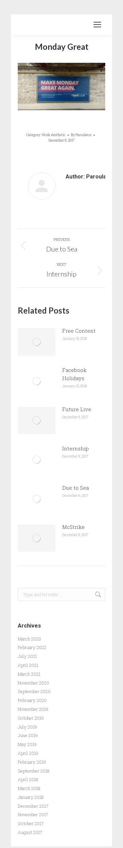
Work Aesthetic (54, 135)
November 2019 (33, 709)
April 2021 (28, 665)
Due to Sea (75, 487)
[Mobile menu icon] (97, 24)
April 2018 (28, 779)
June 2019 (28, 735)
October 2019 (31, 718)
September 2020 (34, 691)
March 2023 (29, 639)
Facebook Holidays (74, 374)
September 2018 (34, 771)
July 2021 (27, 656)
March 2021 (29, 674)
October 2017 (31, 823)
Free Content (79, 330)
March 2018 (29, 788)
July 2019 (27, 727)
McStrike (73, 526)
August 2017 (30, 832)
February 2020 (32, 700)
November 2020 (33, 683)
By (81, 135)
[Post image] (36, 342)
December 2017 (33, 806)
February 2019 (32, 762)
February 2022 (32, 647)
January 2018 (31, 797)
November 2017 (33, 814)
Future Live (76, 409)
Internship (75, 448)
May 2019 (27, 744)
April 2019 (28, 753)
